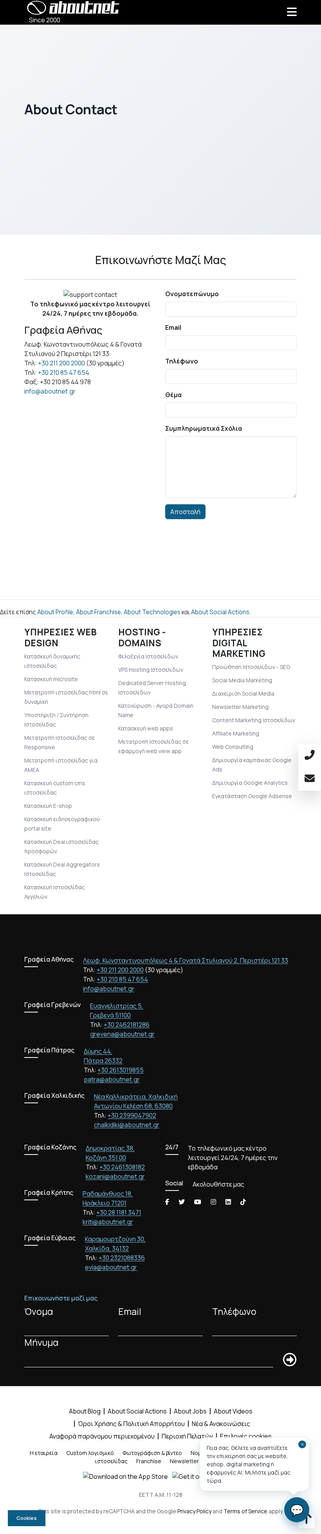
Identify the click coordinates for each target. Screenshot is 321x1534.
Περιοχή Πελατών (187, 1436)
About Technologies (152, 612)
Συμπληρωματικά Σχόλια (203, 428)
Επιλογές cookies (246, 1436)
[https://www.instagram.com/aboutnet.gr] (213, 1202)
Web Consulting (232, 746)
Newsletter (184, 1461)
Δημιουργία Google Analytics (250, 782)
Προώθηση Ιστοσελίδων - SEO (251, 667)
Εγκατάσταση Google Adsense (252, 796)
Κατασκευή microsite (51, 679)
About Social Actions (220, 612)
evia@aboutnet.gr (111, 1267)
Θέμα (173, 394)
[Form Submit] (290, 1359)
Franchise (148, 1461)
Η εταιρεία (44, 1453)
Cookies (26, 1517)
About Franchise (98, 612)
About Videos (233, 1411)
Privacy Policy (194, 1511)
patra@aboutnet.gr (112, 1079)
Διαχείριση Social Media (243, 693)
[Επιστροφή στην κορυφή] (306, 1520)
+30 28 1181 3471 (118, 1212)
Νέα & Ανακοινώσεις (221, 1423)
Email (173, 327)
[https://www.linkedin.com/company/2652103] (228, 1202)
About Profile (55, 612)
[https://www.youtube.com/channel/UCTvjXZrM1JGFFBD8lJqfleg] (197, 1202)
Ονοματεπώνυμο (192, 294)
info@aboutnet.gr (50, 391)
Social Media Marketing (242, 680)
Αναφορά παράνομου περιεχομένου (102, 1436)
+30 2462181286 (127, 1024)
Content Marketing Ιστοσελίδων (253, 720)
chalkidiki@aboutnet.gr (126, 1124)
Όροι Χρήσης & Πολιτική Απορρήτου (131, 1423)
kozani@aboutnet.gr (115, 1176)
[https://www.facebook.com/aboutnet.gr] (167, 1202)
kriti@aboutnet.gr (108, 1221)
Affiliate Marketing (235, 733)
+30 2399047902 (132, 1115)
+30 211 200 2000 (61, 363)
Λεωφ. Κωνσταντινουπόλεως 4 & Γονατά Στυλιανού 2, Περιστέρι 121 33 (185, 960)
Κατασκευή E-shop (48, 805)
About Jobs (190, 1411)
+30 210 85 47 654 (63, 372)
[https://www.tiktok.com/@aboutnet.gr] (243, 1202)
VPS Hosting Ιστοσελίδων (150, 669)
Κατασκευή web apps (145, 728)
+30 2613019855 (120, 1070)
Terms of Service (245, 1511)
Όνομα (38, 1312)
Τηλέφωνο (181, 361)
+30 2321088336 (122, 1257)
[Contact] (309, 779)
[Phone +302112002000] (309, 755)
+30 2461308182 (122, 1167)
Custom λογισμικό (90, 1453)
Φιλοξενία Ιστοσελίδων (148, 656)
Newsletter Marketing (240, 706)
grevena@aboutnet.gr (122, 1034)
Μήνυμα (41, 1342)
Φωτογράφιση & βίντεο (152, 1453)
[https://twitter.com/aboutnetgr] (182, 1202)
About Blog (85, 1411)
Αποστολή (185, 511)
